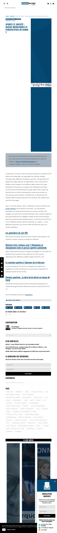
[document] (28, 266)
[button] (55, 481)
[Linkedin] (53, 3)
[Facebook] (48, 3)
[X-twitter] (51, 3)
